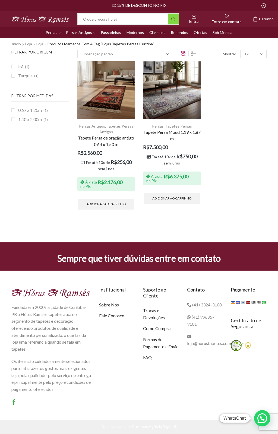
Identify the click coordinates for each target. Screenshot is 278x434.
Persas (51, 32)
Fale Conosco (111, 315)
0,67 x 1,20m (30, 110)
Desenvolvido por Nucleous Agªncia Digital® (139, 426)
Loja (28, 44)
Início (16, 44)
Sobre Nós (109, 304)
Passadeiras (111, 32)
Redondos (179, 32)
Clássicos (157, 32)
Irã (20, 66)
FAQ (147, 357)
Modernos (135, 32)
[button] (262, 418)
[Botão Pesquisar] (173, 19)
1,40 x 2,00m (30, 119)
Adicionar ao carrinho (106, 204)
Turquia (25, 75)
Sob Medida (222, 32)
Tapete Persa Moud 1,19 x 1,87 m (172, 135)
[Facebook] (14, 402)
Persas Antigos (79, 32)
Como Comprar (157, 328)
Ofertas (200, 32)
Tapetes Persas (178, 126)
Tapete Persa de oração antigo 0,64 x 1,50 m (106, 141)
